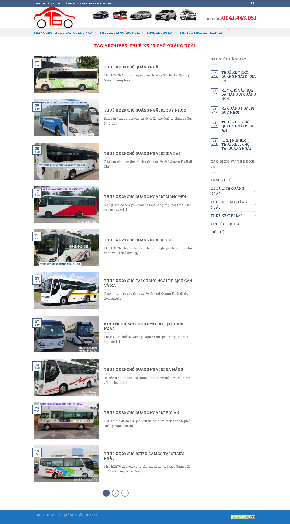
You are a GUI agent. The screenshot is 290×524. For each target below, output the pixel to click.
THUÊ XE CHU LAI (160, 32)
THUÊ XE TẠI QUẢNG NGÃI (120, 32)
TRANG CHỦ (43, 32)
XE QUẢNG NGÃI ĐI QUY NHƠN (237, 110)
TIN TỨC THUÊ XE (193, 32)
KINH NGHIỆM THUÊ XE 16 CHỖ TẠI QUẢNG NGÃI (236, 144)
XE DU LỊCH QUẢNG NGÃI (74, 32)
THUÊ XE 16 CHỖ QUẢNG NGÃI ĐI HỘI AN (238, 126)
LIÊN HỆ (216, 32)
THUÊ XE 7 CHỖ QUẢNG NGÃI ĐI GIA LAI (238, 76)
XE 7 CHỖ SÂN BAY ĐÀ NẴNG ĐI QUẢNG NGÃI (238, 94)
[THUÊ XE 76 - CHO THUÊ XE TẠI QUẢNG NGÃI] (55, 17)
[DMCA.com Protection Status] (243, 517)
